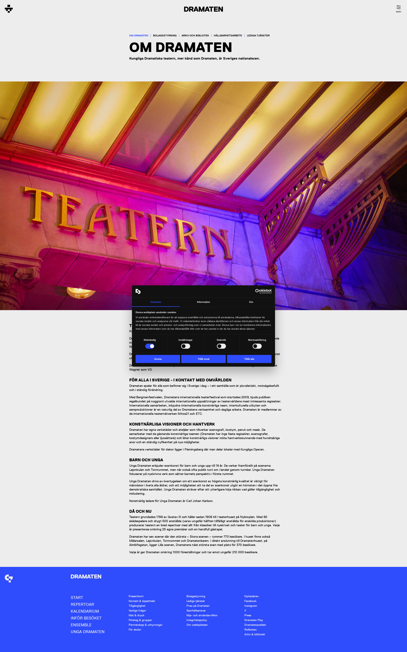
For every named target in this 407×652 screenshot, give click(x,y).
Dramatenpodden (255, 624)
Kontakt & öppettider (142, 601)
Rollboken (250, 629)
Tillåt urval (203, 359)
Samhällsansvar (196, 610)
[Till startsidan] (9, 9)
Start (77, 597)
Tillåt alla (249, 359)
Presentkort (136, 596)
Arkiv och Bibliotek (195, 35)
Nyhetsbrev (251, 596)
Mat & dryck (136, 615)
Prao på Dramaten (198, 605)
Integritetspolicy (196, 620)
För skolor (135, 629)
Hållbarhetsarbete (228, 35)
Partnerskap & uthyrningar (145, 624)
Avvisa (158, 359)
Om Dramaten (138, 35)
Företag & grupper (140, 620)
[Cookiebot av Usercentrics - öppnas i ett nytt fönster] (258, 291)
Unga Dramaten (87, 631)
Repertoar (82, 604)
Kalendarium (85, 611)
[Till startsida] (9, 579)
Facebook (250, 601)
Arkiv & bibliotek (254, 634)
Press (247, 615)
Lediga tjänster (258, 35)
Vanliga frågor (137, 610)
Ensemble (81, 625)
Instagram (250, 605)
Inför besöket (86, 618)
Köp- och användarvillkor (202, 615)
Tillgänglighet (137, 605)
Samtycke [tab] (155, 302)
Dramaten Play (253, 620)
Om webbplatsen (197, 624)
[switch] (185, 346)
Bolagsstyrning (165, 35)
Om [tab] (251, 302)
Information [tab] (203, 302)
